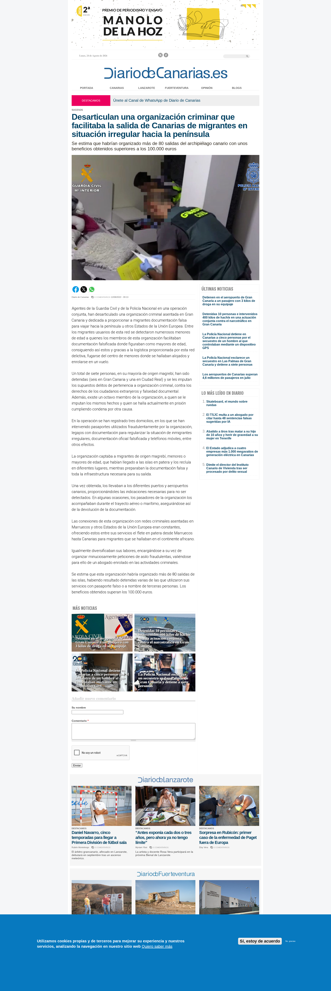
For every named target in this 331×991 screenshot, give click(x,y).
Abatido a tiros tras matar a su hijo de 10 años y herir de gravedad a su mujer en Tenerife (232, 435)
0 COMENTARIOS (102, 297)
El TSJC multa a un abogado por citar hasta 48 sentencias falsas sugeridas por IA (229, 418)
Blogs (237, 87)
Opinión (206, 87)
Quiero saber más (157, 946)
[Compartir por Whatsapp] (91, 291)
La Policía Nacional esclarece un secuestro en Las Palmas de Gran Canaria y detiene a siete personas (163, 680)
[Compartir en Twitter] (83, 291)
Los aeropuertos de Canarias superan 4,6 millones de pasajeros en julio (230, 376)
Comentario (80, 720)
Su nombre (79, 707)
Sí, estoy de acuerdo (260, 941)
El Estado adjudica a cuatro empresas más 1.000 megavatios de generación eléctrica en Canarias (232, 451)
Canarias (117, 87)
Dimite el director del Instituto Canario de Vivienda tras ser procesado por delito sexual (227, 468)
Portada (86, 87)
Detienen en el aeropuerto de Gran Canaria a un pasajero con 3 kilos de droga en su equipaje (102, 642)
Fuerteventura (176, 87)
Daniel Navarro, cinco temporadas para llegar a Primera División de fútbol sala (99, 837)
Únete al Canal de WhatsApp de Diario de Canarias (156, 100)
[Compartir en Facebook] (75, 291)
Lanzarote (146, 87)
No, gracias (290, 941)
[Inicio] (165, 80)
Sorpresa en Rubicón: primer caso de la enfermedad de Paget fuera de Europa (227, 837)
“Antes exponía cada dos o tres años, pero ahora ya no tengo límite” (163, 837)
